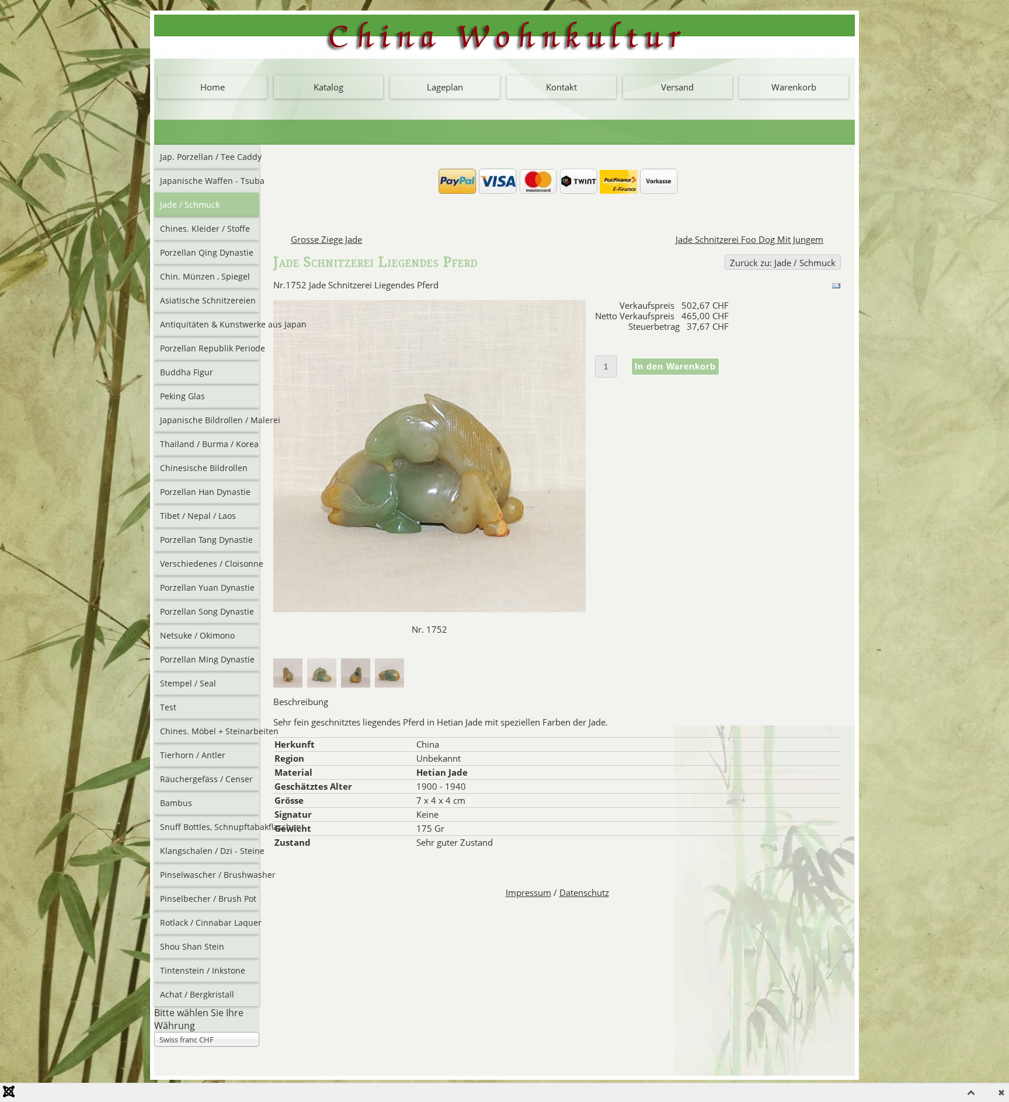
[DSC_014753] (358, 684)
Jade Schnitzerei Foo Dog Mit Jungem (749, 239)
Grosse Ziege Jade (326, 239)
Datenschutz (584, 892)
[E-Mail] (836, 287)
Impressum (528, 892)
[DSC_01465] (324, 684)
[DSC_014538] (290, 684)
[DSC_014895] (392, 684)
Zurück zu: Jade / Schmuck (783, 262)
